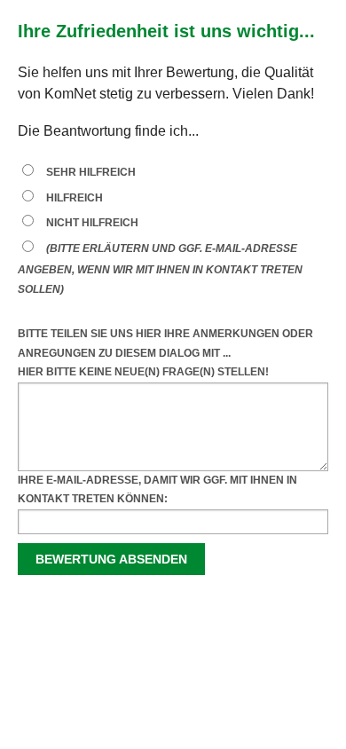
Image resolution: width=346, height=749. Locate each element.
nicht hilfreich (92, 223)
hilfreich (74, 198)
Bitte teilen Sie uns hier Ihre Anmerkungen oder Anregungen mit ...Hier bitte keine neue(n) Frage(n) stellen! (165, 352)
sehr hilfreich (91, 172)
